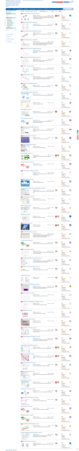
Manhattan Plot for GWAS (28, 127)
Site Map (7, 450)
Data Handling (9, 21)
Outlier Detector (26, 293)
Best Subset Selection (27, 231)
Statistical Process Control (28, 13)
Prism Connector (24, 118)
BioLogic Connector (25, 162)
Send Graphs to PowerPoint (27, 345)
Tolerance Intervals (27, 441)
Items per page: (43, 11)
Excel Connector (24, 240)
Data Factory (23, 101)
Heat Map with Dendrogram (29, 284)
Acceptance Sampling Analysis (29, 57)
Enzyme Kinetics (26, 197)
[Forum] (77, 135)
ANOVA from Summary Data (29, 266)
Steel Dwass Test (26, 319)
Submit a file (9, 36)
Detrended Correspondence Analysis (30, 301)
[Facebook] (77, 131)
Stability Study (26, 74)
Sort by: (22, 11)
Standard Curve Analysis (28, 397)
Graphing (9, 19)
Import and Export (10, 23)
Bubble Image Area (27, 135)
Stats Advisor (23, 380)
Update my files (9, 41)
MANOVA (25, 310)
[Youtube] (77, 138)
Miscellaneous (9, 24)
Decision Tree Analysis (27, 83)
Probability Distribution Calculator (30, 258)
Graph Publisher (24, 153)
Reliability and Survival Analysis (29, 48)
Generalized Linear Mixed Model (30, 31)
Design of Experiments (27, 22)
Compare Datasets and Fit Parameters (29, 432)
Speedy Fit (25, 223)
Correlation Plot (26, 354)
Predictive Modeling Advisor (27, 92)
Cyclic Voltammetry (27, 362)
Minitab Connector (25, 415)
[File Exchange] (77, 137)
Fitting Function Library (26, 388)
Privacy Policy (10, 450)
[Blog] (77, 134)
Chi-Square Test (26, 371)
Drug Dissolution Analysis (28, 170)
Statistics (8, 26)
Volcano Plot (23, 205)
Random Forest (26, 66)
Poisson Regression (27, 144)
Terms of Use (14, 450)
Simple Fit (23, 214)
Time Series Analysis (27, 327)
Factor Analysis (26, 249)
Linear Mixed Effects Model (28, 423)
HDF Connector (24, 406)
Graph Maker (23, 109)
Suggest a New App (10, 34)
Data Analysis (9, 20)
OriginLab (37, 13)
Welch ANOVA (26, 179)
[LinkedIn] (77, 132)
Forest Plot (23, 275)
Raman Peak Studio (27, 39)
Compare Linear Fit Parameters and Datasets (30, 188)
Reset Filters (9, 12)
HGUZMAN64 (35, 39)
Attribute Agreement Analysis (29, 336)
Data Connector (10, 25)
